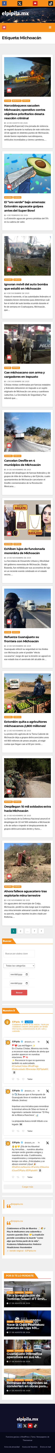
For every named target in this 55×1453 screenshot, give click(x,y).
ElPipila (16, 1042)
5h (39, 1042)
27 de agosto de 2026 (19, 1303)
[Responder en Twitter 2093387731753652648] (13, 1131)
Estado (7, 100)
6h (39, 1091)
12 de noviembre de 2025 (19, 731)
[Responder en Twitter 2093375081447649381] (13, 1177)
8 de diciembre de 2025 (18, 293)
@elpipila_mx (30, 1042)
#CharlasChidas (19, 1066)
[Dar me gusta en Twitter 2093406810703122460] (24, 1079)
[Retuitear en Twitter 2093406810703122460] (18, 1079)
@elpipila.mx (17, 1204)
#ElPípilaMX (42, 1069)
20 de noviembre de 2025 (19, 470)
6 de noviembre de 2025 (18, 900)
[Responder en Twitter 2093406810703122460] (13, 1079)
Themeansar (27, 1440)
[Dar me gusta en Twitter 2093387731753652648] (24, 1131)
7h (39, 1143)
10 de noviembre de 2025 (19, 816)
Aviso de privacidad (11, 1447)
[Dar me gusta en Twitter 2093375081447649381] (24, 1177)
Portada (26, 100)
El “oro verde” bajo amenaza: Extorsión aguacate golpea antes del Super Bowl (24, 206)
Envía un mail (45, 1447)
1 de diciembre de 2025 (18, 381)
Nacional (8, 197)
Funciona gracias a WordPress (18, 1437)
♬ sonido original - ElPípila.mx (21, 1251)
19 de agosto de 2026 (17, 123)
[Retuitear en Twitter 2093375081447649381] (18, 1177)
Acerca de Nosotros (30, 1447)
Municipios (17, 100)
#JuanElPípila (18, 1170)
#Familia (35, 1167)
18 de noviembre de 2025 (19, 558)
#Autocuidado (18, 1069)
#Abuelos (44, 1167)
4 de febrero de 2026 (17, 215)
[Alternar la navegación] (50, 27)
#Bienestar (31, 1069)
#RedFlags (33, 1066)
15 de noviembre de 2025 (19, 646)
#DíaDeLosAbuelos (21, 1167)
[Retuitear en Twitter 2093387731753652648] (18, 1131)
